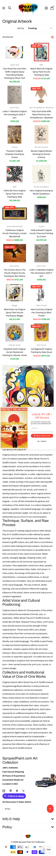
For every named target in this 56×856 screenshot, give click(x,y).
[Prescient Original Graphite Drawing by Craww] (14, 134)
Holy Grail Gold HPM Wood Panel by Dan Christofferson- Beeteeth (41, 114)
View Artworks (4, 8)
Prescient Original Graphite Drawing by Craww (14, 154)
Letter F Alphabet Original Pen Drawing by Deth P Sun (15, 114)
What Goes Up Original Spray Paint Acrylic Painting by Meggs (14, 312)
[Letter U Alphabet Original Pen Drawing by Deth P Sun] (41, 253)
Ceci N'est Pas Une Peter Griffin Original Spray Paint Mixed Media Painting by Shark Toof (14, 73)
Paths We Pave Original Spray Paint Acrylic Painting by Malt (15, 193)
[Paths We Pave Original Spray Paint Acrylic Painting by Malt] (14, 174)
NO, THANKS (42, 441)
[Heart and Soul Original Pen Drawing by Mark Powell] (41, 293)
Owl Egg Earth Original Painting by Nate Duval (41, 350)
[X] (23, 791)
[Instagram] (3, 790)
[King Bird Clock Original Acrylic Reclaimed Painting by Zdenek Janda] (14, 332)
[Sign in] (46, 8)
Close (28, 819)
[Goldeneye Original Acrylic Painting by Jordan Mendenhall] (14, 213)
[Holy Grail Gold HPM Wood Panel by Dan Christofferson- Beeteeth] (41, 95)
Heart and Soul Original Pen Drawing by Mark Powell (41, 312)
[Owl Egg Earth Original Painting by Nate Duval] (41, 332)
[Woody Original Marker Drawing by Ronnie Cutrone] (41, 134)
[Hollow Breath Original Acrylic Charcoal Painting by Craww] (41, 213)
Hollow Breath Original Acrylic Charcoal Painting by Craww (41, 233)
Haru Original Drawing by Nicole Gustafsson (41, 192)
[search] (9, 8)
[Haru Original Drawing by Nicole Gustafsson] (41, 174)
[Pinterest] (11, 790)
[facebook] (17, 791)
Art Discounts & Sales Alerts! (16, 802)
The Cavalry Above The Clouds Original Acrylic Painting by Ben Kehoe (15, 273)
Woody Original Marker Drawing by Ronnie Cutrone (41, 154)
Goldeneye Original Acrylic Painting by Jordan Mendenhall (15, 233)
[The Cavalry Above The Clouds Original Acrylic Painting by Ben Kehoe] (14, 253)
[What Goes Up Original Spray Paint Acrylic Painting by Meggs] (14, 293)
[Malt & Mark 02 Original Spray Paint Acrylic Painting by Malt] (41, 52)
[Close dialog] (54, 409)
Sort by (20, 28)
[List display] (52, 37)
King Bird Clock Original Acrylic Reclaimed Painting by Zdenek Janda (14, 352)
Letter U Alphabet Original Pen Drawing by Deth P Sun (41, 273)
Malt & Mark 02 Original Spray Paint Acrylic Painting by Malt (41, 72)
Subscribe (50, 809)
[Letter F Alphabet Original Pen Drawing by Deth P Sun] (14, 95)
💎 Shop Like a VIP (42, 436)
